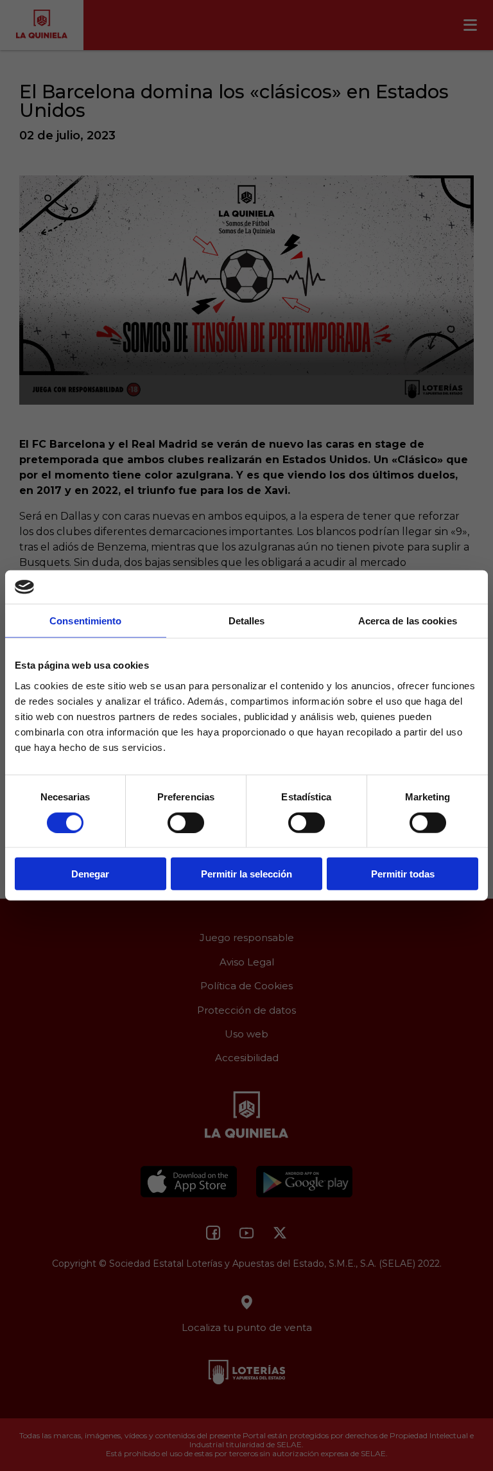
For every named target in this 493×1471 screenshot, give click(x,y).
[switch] (186, 822)
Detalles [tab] (247, 620)
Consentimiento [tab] (85, 620)
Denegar (90, 873)
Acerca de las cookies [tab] (407, 620)
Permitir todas (403, 873)
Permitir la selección (246, 873)
